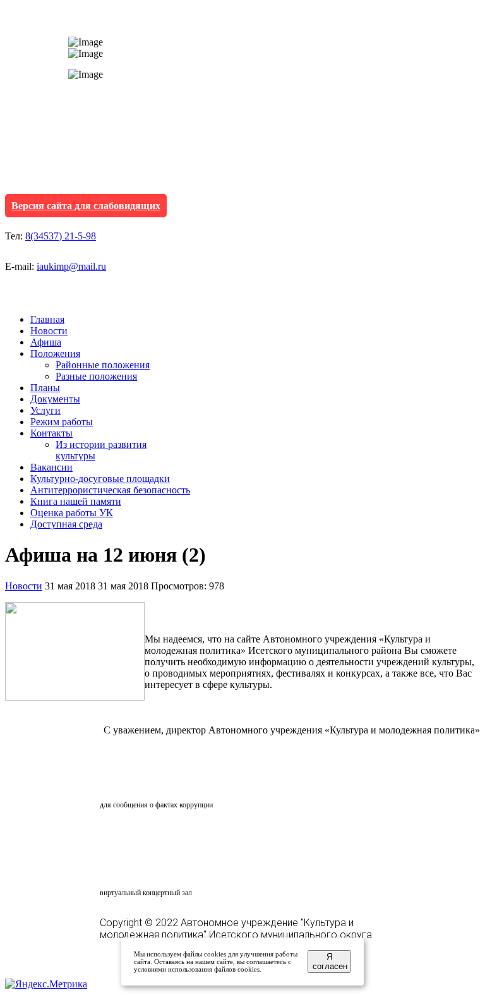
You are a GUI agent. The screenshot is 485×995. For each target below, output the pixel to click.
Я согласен (330, 961)
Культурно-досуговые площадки (100, 478)
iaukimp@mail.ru (71, 266)
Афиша (45, 342)
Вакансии (51, 467)
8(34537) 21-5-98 (60, 236)
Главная (47, 319)
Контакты (51, 433)
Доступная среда (66, 524)
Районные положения (103, 364)
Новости (49, 330)
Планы (45, 387)
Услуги (45, 410)
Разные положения (96, 376)
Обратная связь (155, 781)
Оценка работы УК (71, 512)
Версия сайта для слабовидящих (85, 205)
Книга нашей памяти (75, 501)
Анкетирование (158, 836)
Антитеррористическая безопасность (110, 490)
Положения (55, 353)
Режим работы (61, 421)
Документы (55, 399)
